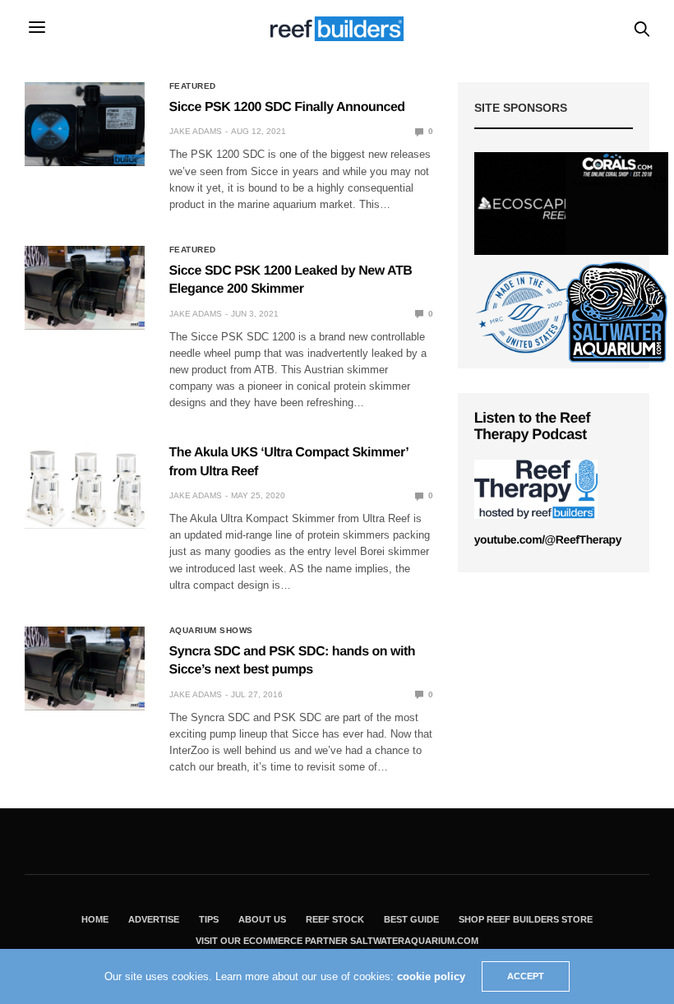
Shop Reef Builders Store (526, 919)
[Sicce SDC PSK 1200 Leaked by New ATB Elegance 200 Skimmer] (85, 288)
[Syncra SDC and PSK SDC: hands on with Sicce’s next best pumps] (85, 668)
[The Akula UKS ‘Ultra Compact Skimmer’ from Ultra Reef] (85, 486)
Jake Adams (195, 131)
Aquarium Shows (211, 631)
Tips (209, 919)
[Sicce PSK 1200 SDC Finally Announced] (85, 124)
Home (94, 919)
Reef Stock (335, 919)
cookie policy (431, 976)
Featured (192, 86)
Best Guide (411, 919)
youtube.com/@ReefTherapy (547, 539)
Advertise (153, 919)
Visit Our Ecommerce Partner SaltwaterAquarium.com (337, 941)
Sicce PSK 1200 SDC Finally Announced (287, 107)
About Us (262, 919)
